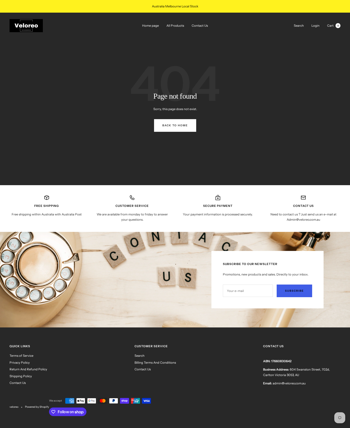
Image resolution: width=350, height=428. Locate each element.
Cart (333, 25)
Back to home (175, 125)
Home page (150, 25)
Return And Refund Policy (28, 369)
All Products (175, 25)
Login (315, 25)
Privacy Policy (20, 362)
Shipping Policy (21, 376)
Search (299, 25)
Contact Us (200, 25)
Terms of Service (21, 355)
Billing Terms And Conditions (155, 362)
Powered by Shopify (37, 406)
